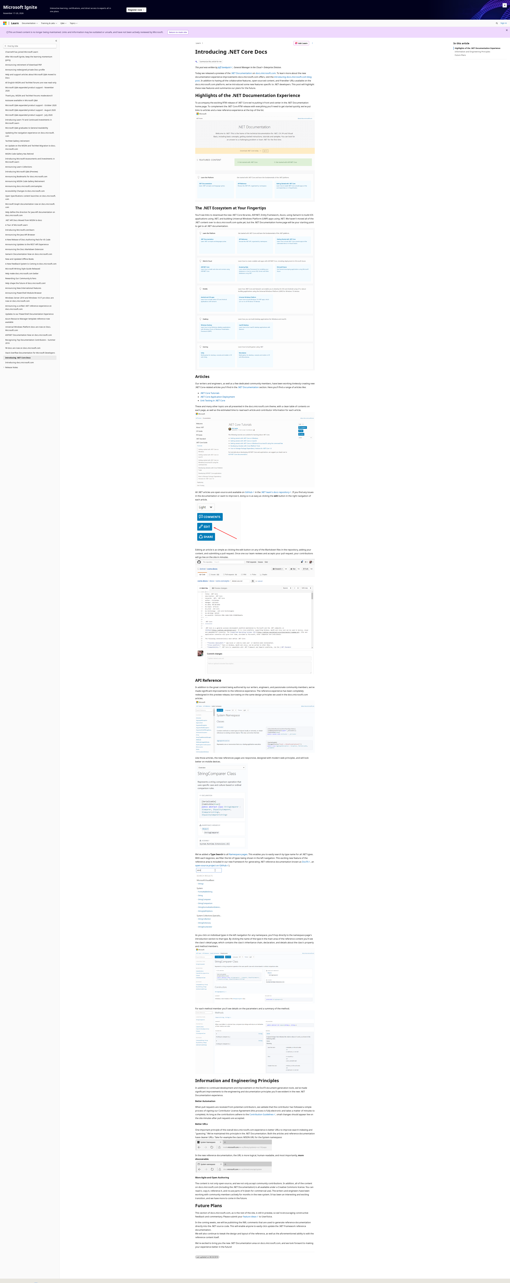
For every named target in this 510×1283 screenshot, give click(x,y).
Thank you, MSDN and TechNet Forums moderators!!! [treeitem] (29, 95)
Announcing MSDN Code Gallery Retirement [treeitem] (25, 181)
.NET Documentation (241, 73)
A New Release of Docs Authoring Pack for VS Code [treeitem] (27, 239)
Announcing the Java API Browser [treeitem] (20, 234)
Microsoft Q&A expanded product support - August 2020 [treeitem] (30, 110)
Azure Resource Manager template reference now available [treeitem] (27, 320)
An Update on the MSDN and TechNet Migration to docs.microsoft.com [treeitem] (30, 147)
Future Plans (460, 55)
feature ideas (249, 1216)
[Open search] (497, 23)
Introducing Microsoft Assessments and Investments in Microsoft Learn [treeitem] (30, 160)
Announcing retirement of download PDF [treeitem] (23, 64)
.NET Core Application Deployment (217, 396)
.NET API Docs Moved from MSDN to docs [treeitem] (23, 220)
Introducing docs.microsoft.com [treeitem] (19, 362)
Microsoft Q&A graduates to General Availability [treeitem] (26, 128)
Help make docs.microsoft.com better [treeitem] (22, 273)
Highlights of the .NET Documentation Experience (477, 48)
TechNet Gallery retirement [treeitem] (17, 141)
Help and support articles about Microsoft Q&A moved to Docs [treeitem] (30, 76)
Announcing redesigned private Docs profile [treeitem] (25, 69)
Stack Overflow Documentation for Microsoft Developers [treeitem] (30, 353)
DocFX (305, 861)
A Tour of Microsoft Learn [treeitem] (16, 225)
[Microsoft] (5, 23)
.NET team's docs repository (275, 492)
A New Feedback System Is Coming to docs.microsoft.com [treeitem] (30, 263)
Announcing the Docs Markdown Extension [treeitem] (24, 249)
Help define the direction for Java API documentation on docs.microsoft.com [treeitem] (30, 214)
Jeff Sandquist (224, 67)
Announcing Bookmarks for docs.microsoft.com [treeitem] (26, 176)
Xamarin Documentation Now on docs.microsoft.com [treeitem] (28, 254)
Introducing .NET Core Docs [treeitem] (18, 357)
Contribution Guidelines (261, 1114)
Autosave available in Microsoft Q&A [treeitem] (21, 100)
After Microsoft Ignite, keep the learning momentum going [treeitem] (28, 58)
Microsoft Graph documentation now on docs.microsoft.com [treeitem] (30, 206)
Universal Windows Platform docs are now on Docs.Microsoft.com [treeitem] (28, 328)
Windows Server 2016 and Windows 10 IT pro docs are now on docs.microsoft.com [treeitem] (29, 299)
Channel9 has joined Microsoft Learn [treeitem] (21, 52)
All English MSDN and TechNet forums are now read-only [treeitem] (30, 82)
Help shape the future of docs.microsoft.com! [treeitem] (25, 283)
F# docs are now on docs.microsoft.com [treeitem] (22, 348)
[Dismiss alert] (505, 5)
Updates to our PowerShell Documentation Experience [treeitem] (29, 314)
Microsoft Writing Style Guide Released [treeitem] (22, 268)
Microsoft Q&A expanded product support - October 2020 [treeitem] (30, 105)
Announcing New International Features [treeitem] (23, 288)
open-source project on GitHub (211, 865)
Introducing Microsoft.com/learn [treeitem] (19, 230)
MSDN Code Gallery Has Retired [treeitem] (19, 154)
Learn (198, 43)
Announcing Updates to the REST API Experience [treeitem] (27, 244)
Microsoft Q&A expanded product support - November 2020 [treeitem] (29, 89)
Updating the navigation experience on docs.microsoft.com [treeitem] (29, 134)
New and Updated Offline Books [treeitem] (19, 259)
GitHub (248, 492)
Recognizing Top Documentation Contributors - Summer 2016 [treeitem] (30, 341)
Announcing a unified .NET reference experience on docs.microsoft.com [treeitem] (28, 307)
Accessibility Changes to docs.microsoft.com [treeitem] (25, 191)
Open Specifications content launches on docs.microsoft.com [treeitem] (30, 197)
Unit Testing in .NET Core (212, 400)
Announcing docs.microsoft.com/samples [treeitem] (23, 186)
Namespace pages (238, 854)
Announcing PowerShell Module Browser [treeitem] (23, 293)
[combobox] (29, 46)
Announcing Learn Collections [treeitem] (18, 167)
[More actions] (312, 43)
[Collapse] (56, 41)
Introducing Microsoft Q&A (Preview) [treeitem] (21, 171)
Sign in (504, 23)
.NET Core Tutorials (209, 393)
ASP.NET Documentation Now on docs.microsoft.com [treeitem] (28, 335)
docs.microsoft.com (266, 73)
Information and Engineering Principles (472, 51)
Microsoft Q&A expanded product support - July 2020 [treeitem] (28, 115)
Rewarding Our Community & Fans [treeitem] (20, 278)
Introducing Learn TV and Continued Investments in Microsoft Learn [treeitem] (28, 121)
